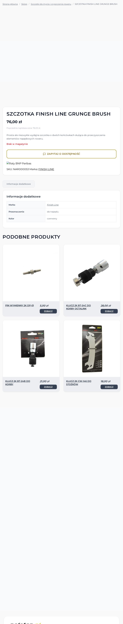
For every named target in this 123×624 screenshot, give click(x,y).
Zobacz (48, 311)
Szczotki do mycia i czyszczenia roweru (51, 4)
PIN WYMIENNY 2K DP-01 (19, 305)
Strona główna (10, 4)
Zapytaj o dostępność (63, 153)
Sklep (24, 4)
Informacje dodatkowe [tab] (19, 184)
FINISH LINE (46, 169)
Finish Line (53, 204)
